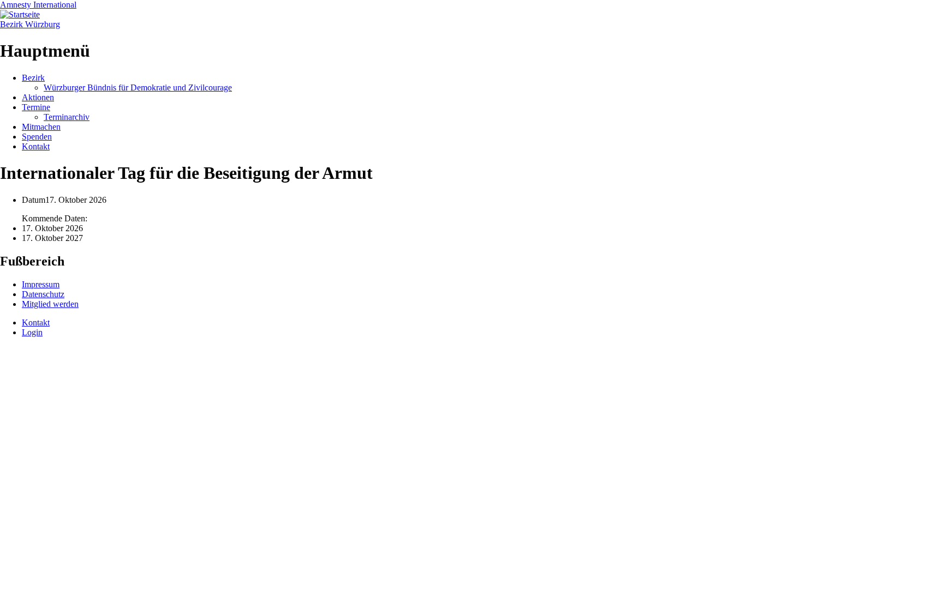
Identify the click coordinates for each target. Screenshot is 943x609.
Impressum (40, 284)
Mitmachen (41, 126)
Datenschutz (43, 294)
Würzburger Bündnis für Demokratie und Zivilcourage (138, 87)
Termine (36, 107)
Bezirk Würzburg (30, 24)
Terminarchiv (66, 117)
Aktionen (38, 97)
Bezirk (33, 77)
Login (32, 332)
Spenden (37, 136)
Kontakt (36, 146)
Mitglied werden (50, 304)
